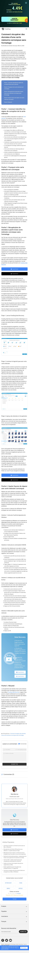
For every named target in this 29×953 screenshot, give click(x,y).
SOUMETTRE (14, 764)
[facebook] (2, 940)
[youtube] (10, 940)
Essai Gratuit (15, 269)
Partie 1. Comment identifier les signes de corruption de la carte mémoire (13, 83)
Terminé (14, 899)
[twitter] (6, 940)
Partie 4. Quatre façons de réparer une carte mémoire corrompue (14, 98)
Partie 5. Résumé (8, 102)
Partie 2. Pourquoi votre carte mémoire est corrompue (14, 88)
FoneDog (7, 29)
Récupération (6, 733)
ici (1, 948)
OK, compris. (24, 947)
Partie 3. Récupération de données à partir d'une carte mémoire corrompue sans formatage (13, 93)
